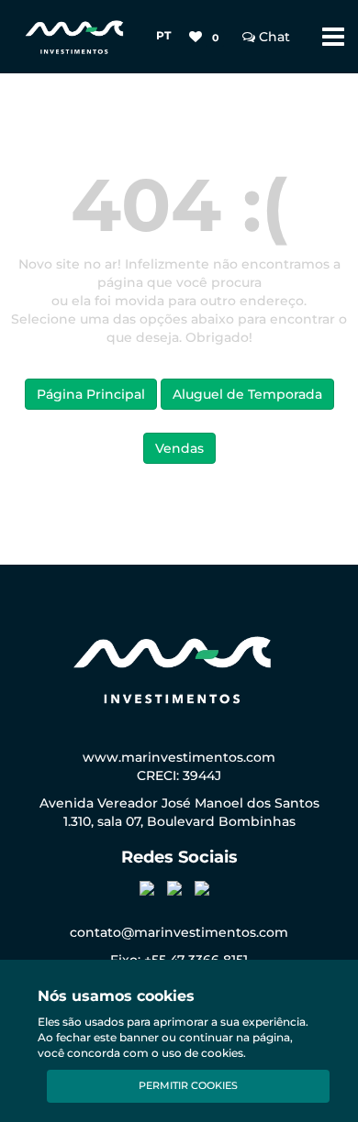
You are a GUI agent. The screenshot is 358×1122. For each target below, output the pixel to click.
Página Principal (91, 394)
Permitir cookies (188, 1085)
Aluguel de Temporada (247, 394)
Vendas (179, 448)
